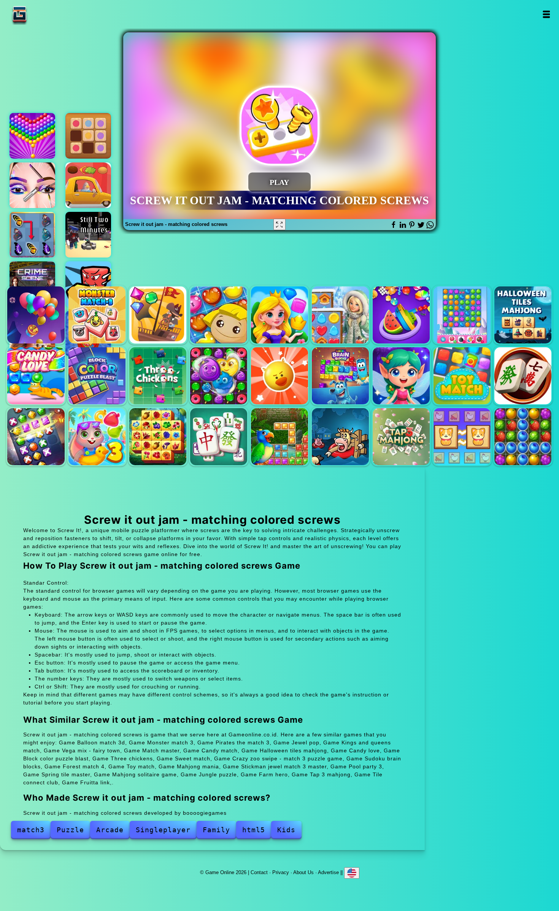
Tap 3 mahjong (401, 436)
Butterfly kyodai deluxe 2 (32, 235)
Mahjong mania (522, 375)
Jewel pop (218, 314)
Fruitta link (522, 436)
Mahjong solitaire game (218, 436)
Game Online (43, 14)
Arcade (110, 830)
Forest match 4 (401, 375)
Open (545, 14)
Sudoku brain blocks (340, 375)
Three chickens (157, 375)
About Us (303, 872)
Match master (401, 314)
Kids (286, 830)
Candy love (35, 375)
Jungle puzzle (279, 436)
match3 (30, 830)
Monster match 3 (96, 314)
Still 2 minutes (88, 235)
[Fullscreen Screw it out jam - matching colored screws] (279, 224)
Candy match (462, 314)
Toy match (462, 375)
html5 (253, 830)
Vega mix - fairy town (340, 314)
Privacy (280, 872)
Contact (259, 872)
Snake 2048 (88, 284)
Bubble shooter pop (32, 136)
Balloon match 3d (35, 314)
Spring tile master (157, 436)
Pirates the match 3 (157, 314)
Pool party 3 (96, 436)
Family (216, 830)
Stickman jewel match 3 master (35, 436)
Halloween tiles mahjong (522, 314)
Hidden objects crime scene (32, 284)
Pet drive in (88, 185)
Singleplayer (163, 830)
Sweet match (218, 375)
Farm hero (340, 436)
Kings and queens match (279, 314)
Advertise (328, 872)
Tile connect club (462, 436)
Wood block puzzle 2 (88, 136)
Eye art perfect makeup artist (32, 185)
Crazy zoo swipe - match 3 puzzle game (279, 375)
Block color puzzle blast (96, 375)
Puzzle (70, 830)
